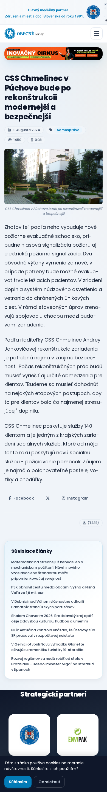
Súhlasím (18, 782)
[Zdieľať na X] (47, 498)
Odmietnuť (49, 782)
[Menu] (97, 33)
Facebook (23, 498)
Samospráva (68, 130)
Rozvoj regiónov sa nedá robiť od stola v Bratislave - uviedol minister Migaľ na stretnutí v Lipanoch (52, 664)
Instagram (78, 498)
